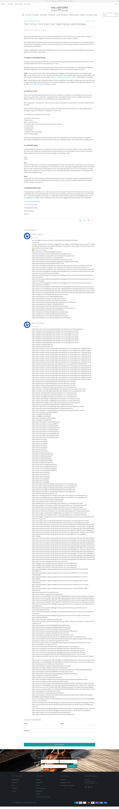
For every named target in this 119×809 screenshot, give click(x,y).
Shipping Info (39, 782)
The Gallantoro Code (65, 782)
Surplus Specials (74, 15)
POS (22, 802)
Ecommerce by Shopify (30, 802)
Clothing (28, 15)
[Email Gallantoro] (91, 787)
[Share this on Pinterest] (88, 220)
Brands (82, 15)
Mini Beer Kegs (15, 779)
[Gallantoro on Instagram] (88, 787)
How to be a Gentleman (31, 204)
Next (93, 21)
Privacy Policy (39, 791)
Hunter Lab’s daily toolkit (36, 84)
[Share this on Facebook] (84, 220)
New (23, 15)
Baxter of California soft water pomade (63, 77)
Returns (10, 4)
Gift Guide (89, 15)
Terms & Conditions (40, 788)
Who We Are (63, 779)
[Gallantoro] (59, 9)
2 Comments (44, 30)
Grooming (64, 15)
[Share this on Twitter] (80, 220)
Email (62, 723)
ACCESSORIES (43, 15)
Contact (3, 4)
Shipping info (19, 4)
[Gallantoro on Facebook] (86, 787)
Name (26, 723)
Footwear (35, 15)
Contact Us (38, 779)
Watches (14, 791)
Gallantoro (17, 802)
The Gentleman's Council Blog (67, 785)
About (95, 15)
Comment (27, 730)
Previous (88, 21)
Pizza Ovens (14, 782)
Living (58, 15)
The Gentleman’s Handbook (32, 201)
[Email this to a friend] (93, 220)
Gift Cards (27, 4)
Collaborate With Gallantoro (42, 797)
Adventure (51, 15)
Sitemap (38, 794)
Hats (13, 785)
